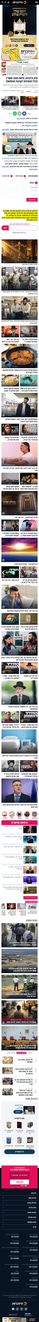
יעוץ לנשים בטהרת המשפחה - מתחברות (29, 1256)
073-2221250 (15, 1279)
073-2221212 (15, 1236)
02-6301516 (34, 1259)
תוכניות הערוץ (31, 1202)
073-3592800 (14, 1242)
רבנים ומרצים (32, 1216)
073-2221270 (15, 1272)
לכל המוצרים (19, 1150)
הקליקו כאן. (21, 118)
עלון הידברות (19, 176)
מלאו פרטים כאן (9, 158)
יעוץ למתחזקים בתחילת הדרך (30, 1247)
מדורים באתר (32, 1197)
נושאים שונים (32, 1211)
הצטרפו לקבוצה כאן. (29, 125)
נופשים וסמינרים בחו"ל (32, 1283)
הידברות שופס (15, 1277)
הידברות (33, 1192)
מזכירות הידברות (33, 1233)
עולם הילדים (32, 1207)
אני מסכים (19, 233)
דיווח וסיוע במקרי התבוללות (12, 1263)
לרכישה (18, 1111)
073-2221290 (34, 1272)
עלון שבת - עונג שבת (32, 1240)
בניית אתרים (28, 1314)
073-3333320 (15, 1251)
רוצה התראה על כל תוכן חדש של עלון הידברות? (19, 224)
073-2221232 (34, 1249)
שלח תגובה (32, 200)
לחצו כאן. (5, 129)
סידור (34, 1226)
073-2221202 (34, 1286)
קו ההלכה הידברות (14, 1255)
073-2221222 (34, 1236)
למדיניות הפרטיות (16, 233)
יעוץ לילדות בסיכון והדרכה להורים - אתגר (10, 1247)
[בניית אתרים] (28, 1313)
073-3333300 (15, 1257)
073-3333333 (33, 1279)
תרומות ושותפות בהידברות (12, 1233)
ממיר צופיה (35, 1277)
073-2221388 (34, 1242)
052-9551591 (33, 1266)
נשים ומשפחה (31, 1221)
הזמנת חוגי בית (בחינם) (31, 1270)
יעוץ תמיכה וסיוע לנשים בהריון (30, 1263)
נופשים (17, 1270)
